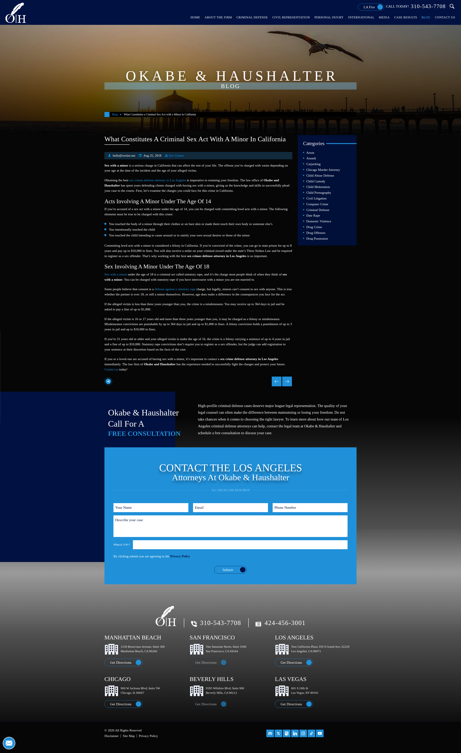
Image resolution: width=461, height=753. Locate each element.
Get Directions (120, 662)
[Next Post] (276, 381)
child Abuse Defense (320, 175)
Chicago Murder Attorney (323, 170)
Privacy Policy (180, 556)
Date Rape (313, 215)
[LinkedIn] (295, 733)
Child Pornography (318, 192)
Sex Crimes (176, 155)
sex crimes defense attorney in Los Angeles (157, 180)
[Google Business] (286, 733)
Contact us (111, 369)
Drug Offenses (315, 233)
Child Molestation (318, 187)
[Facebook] (270, 733)
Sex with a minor (115, 274)
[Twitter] (278, 733)
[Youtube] (320, 733)
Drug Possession (317, 238)
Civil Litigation (316, 198)
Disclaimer (111, 736)
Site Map (129, 736)
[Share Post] (108, 381)
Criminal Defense (317, 210)
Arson (310, 152)
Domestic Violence (318, 221)
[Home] (106, 114)
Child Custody (315, 181)
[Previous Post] (287, 381)
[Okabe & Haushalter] (15, 12)
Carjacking (313, 164)
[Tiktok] (311, 733)
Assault (311, 158)
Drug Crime (314, 227)
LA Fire (369, 7)
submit (228, 570)
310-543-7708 (428, 6)
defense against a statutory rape (175, 289)
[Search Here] (452, 6)
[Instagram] (303, 733)
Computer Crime (317, 204)
